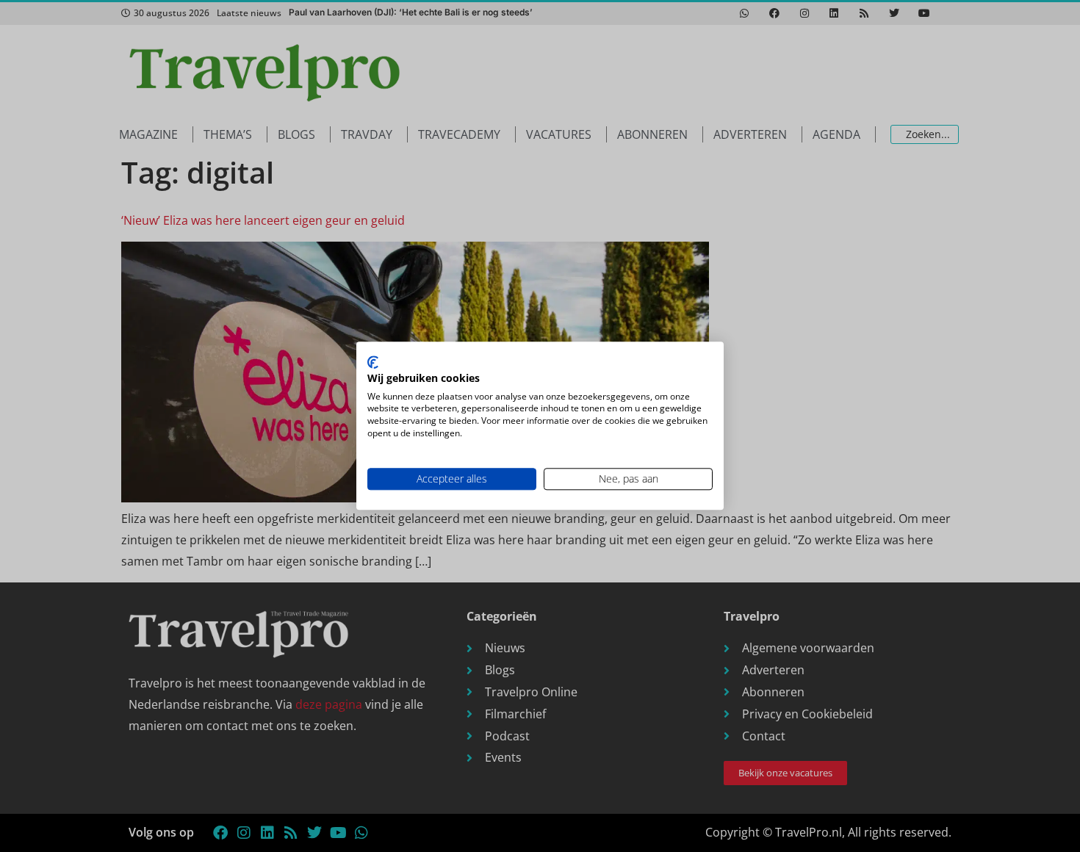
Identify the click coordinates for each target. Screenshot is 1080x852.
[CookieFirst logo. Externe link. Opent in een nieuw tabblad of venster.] (372, 362)
